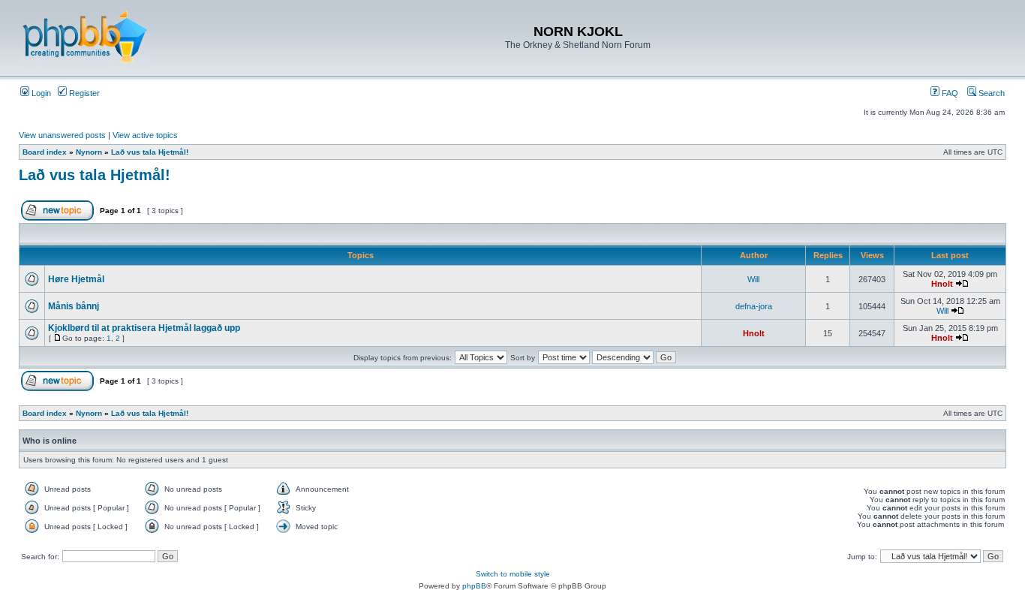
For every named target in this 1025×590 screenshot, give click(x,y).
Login (40, 93)
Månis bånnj (73, 306)
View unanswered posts (62, 135)
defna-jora (753, 306)
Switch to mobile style (513, 574)
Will (753, 279)
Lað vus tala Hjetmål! (149, 152)
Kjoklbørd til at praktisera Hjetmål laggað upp (144, 328)
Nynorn (89, 152)
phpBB (474, 586)
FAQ (948, 93)
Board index (45, 152)
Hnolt (942, 283)
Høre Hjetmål (76, 279)
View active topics (145, 135)
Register (83, 93)
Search (990, 93)
